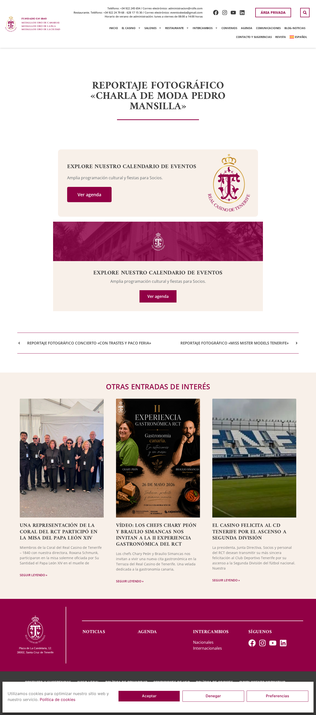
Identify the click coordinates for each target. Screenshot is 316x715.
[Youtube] (233, 12)
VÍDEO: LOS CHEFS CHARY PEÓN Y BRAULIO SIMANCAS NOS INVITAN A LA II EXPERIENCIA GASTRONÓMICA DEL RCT (156, 535)
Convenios (229, 28)
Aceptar (149, 696)
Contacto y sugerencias (254, 37)
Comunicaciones (268, 28)
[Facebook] (215, 12)
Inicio (113, 28)
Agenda (246, 28)
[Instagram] (224, 12)
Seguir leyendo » (33, 575)
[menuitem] (298, 37)
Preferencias (277, 696)
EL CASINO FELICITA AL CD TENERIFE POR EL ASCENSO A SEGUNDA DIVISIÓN (249, 531)
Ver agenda (89, 194)
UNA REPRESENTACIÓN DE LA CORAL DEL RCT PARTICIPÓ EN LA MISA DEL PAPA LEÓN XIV (59, 531)
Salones (150, 28)
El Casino (129, 28)
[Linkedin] (242, 12)
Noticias (93, 632)
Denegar (213, 696)
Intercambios (203, 28)
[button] (305, 12)
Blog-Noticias (294, 28)
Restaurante (174, 28)
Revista (280, 37)
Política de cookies (57, 699)
